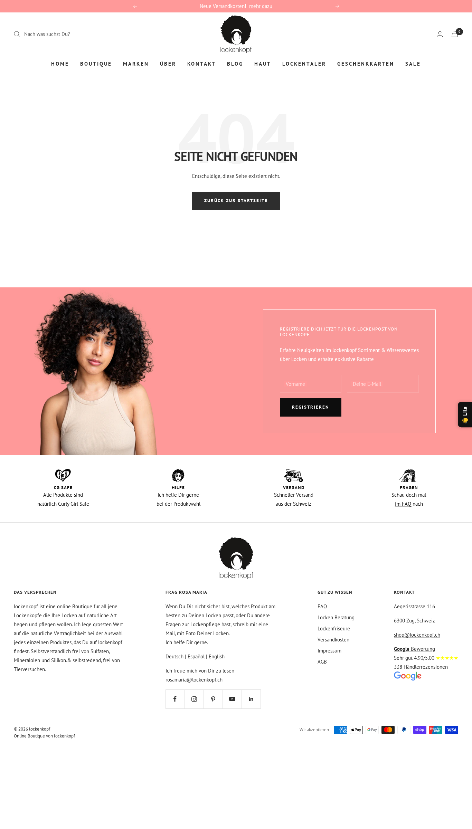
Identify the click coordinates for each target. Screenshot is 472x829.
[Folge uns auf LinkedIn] (251, 698)
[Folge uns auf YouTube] (232, 698)
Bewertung (414, 649)
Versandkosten (333, 639)
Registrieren (310, 407)
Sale (413, 63)
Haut (262, 63)
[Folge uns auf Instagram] (194, 698)
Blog (235, 63)
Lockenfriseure (334, 628)
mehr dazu (260, 6)
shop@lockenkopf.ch (417, 634)
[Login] (440, 34)
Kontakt (201, 63)
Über (168, 63)
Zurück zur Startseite (236, 200)
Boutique (96, 63)
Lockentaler (304, 63)
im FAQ (403, 504)
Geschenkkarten (365, 63)
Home (60, 63)
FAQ (322, 606)
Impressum (329, 650)
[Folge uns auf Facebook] (175, 698)
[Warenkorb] (454, 34)
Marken (136, 63)
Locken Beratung (336, 617)
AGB (322, 661)
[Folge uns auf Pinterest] (213, 698)
